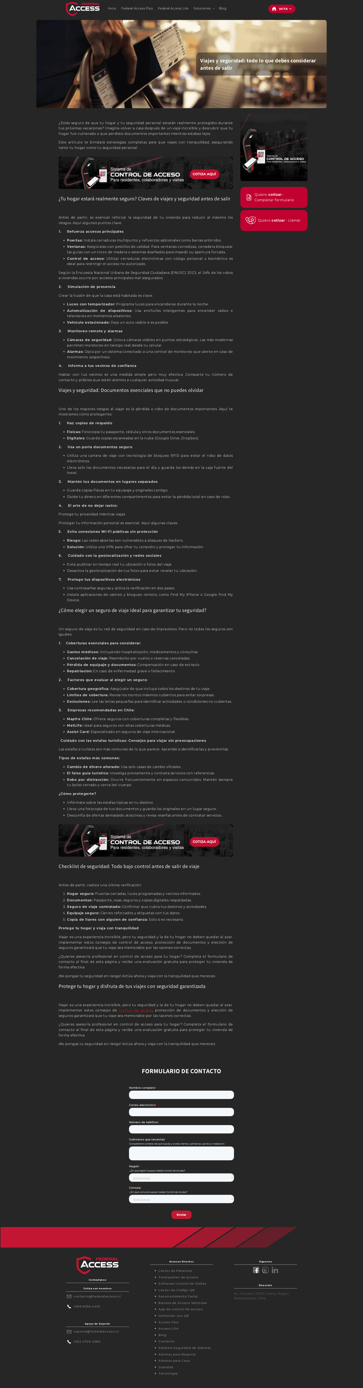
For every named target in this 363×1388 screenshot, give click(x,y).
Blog (162, 1335)
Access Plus (168, 1322)
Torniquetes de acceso (178, 1277)
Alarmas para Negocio (177, 1354)
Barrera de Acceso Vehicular (182, 1303)
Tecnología (168, 1373)
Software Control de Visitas (182, 1284)
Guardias (166, 1367)
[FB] (256, 1270)
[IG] (265, 1270)
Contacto (166, 1341)
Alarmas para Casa (174, 1361)
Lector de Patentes (175, 1271)
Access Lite (168, 1328)
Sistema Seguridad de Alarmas (184, 1348)
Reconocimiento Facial (178, 1296)
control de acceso (136, 1010)
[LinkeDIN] (275, 1270)
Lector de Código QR (176, 1290)
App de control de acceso (180, 1309)
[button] (203, 8)
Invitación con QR (173, 1316)
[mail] (69, 1296)
